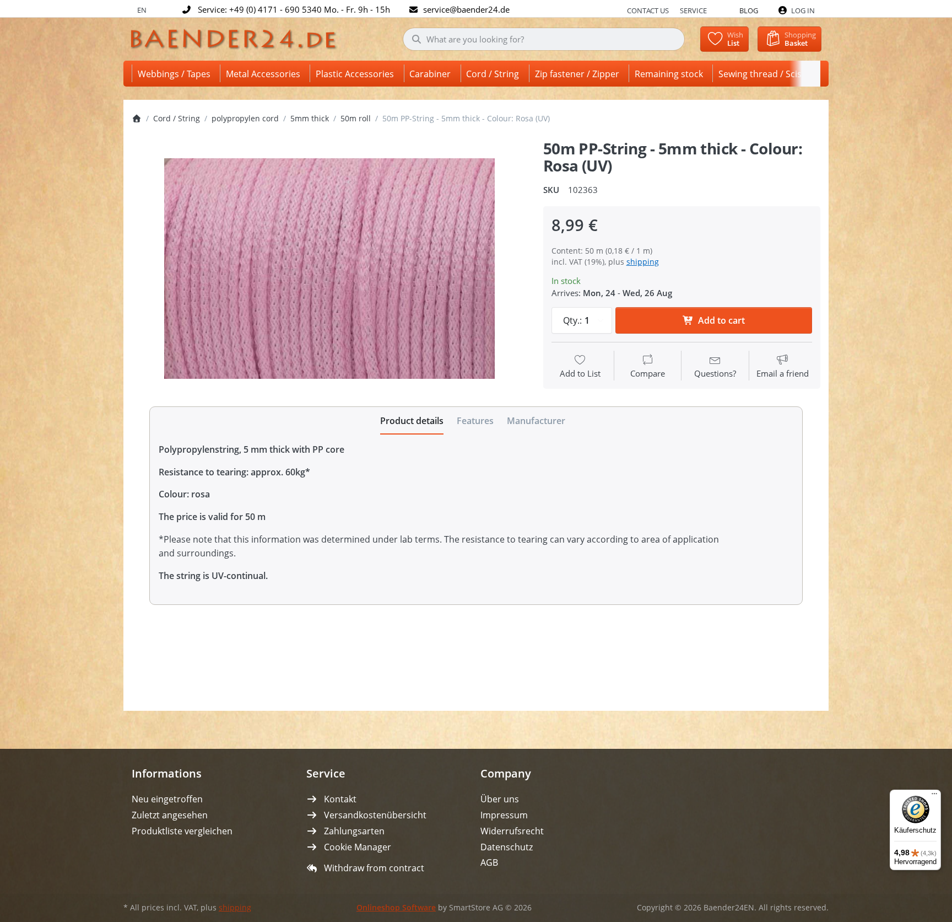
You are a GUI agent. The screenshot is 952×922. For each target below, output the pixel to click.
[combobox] (544, 39)
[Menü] (934, 796)
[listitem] (329, 268)
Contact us (648, 10)
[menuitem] (176, 74)
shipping (642, 261)
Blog (748, 10)
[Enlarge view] (329, 268)
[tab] (411, 421)
